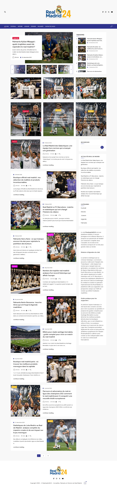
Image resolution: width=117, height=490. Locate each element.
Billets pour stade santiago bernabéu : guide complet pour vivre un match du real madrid (58, 334)
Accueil (6, 26)
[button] (12, 69)
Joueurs (26, 26)
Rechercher (85, 142)
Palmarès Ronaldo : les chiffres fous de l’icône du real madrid (95, 48)
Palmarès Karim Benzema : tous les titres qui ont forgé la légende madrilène (27, 304)
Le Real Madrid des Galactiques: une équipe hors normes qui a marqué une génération (57, 148)
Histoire (20, 26)
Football (13, 26)
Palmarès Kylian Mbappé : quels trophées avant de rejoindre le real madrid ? (23, 44)
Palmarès (40, 26)
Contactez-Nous (50, 26)
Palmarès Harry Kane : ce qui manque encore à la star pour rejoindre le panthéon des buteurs (28, 241)
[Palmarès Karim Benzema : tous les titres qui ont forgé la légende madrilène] (61, 309)
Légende (33, 26)
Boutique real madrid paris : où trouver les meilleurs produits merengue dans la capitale (25, 364)
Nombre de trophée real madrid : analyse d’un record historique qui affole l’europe (57, 273)
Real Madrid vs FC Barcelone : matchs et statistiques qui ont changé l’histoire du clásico (58, 209)
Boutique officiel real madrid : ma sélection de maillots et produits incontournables (26, 179)
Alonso (17, 57)
